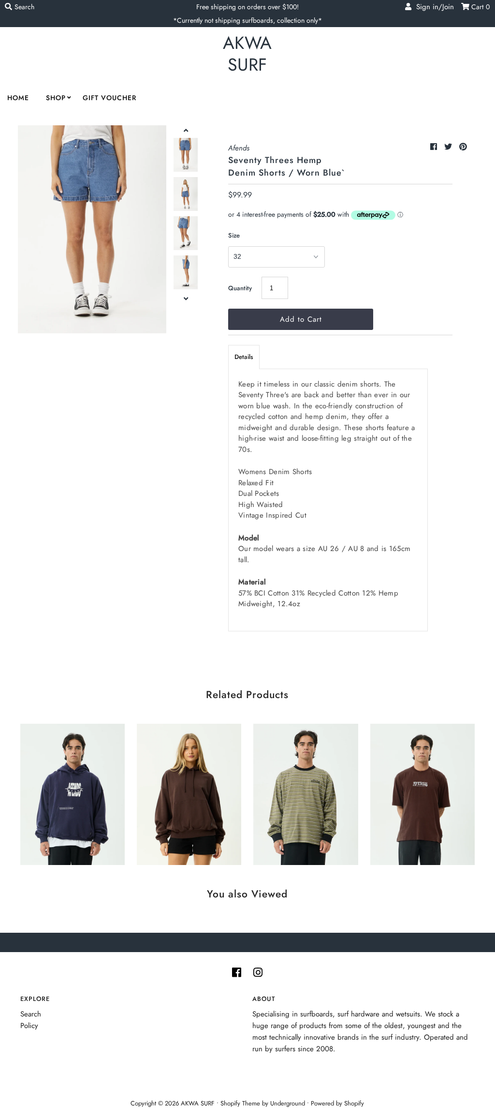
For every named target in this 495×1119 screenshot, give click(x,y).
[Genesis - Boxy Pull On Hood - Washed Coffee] (189, 792)
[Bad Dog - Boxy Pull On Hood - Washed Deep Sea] (72, 792)
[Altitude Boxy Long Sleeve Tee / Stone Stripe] (305, 792)
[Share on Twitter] (449, 146)
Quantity (240, 288)
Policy (29, 1025)
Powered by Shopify (337, 1103)
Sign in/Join (432, 6)
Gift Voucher (109, 98)
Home (18, 98)
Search (30, 1014)
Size (234, 235)
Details (243, 356)
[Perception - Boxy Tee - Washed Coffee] (422, 792)
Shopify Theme (240, 1103)
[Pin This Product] (463, 146)
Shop (56, 98)
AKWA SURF (247, 53)
